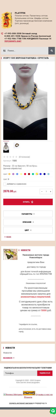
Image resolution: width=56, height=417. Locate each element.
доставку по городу (36, 267)
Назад (8, 237)
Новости (7, 353)
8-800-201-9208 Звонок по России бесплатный (27, 36)
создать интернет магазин (21, 403)
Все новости (7, 358)
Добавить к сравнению (16, 184)
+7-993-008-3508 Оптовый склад (20, 33)
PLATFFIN (20, 13)
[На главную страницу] (7, 20)
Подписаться (45, 373)
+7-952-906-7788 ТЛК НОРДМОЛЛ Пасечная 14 (27, 38)
